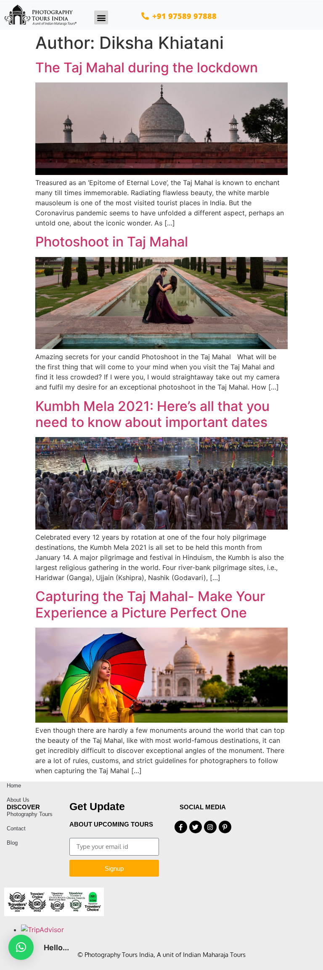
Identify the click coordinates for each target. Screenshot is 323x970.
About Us (18, 800)
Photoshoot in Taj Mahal (111, 241)
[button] (101, 17)
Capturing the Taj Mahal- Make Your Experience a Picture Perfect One (150, 604)
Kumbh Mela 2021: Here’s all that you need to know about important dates (152, 414)
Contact (16, 828)
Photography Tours (30, 814)
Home (14, 785)
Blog (12, 843)
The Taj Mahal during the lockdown (146, 67)
